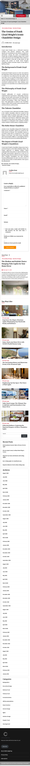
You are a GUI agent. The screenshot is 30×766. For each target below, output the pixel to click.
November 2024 (6, 552)
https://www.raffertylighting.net (16, 173)
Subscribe (5, 746)
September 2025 (6, 515)
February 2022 (6, 670)
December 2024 (6, 549)
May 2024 (5, 575)
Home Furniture (6, 705)
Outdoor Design (6, 716)
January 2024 (6, 590)
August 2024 (5, 564)
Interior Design (17, 28)
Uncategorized (6, 724)
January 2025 (6, 545)
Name (6, 208)
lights (4, 712)
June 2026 (5, 480)
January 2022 (6, 674)
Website (6, 222)
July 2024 (5, 568)
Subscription (4, 758)
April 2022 (5, 662)
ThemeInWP (26, 763)
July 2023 (5, 613)
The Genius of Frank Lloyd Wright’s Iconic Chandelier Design (13, 34)
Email (6, 215)
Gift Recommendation (8, 701)
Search (4, 433)
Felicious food (6, 693)
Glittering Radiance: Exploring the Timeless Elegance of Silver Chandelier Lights (14, 427)
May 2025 (5, 530)
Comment (7, 190)
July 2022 (5, 655)
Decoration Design (7, 28)
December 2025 (6, 503)
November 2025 (6, 507)
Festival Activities (7, 697)
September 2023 (6, 605)
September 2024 (6, 560)
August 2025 (5, 518)
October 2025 (6, 511)
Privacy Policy (4, 754)
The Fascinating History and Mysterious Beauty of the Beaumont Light (14, 363)
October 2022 (6, 647)
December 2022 (6, 640)
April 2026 (5, 488)
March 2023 (5, 628)
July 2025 (5, 522)
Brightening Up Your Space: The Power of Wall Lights (14, 383)
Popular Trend (6, 720)
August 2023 (5, 609)
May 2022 (5, 658)
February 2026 (6, 496)
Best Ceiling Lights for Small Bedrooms (12, 461)
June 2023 (5, 617)
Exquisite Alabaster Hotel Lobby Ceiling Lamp (14, 464)
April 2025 (5, 533)
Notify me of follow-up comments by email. (13, 237)
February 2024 (6, 586)
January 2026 (6, 499)
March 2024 (5, 583)
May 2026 (5, 484)
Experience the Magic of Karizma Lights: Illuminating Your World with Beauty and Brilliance (13, 321)
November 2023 (6, 598)
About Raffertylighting (6, 751)
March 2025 (5, 537)
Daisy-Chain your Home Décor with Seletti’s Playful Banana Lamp (13, 343)
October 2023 (6, 602)
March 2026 (5, 492)
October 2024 (6, 556)
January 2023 (6, 636)
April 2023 (5, 624)
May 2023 (5, 621)
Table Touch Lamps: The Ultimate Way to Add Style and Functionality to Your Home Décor (14, 405)
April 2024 (5, 579)
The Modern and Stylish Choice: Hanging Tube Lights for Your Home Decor (14, 263)
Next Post (5, 255)
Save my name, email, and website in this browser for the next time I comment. (15, 230)
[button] (14, 15)
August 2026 (5, 473)
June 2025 (5, 526)
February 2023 (6, 632)
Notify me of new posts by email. (12, 243)
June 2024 (5, 571)
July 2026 (5, 477)
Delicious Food (6, 690)
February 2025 (6, 541)
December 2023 (6, 594)
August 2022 (5, 651)
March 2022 (5, 666)
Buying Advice (6, 682)
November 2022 (6, 643)
